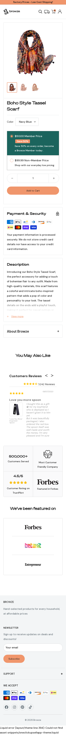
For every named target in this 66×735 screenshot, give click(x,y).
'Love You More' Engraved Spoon (15, 421)
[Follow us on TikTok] (32, 708)
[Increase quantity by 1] (54, 178)
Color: (10, 122)
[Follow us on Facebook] (8, 708)
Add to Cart (33, 190)
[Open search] (40, 12)
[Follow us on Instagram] (16, 708)
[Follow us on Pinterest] (24, 708)
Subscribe (14, 658)
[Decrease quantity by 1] (12, 178)
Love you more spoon (25, 400)
